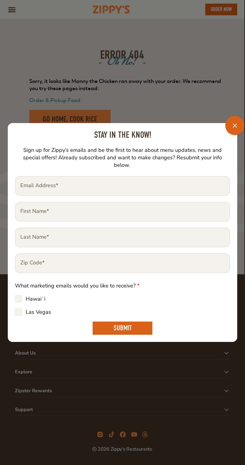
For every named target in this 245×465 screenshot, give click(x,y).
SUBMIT (123, 328)
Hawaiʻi (35, 299)
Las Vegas (38, 312)
